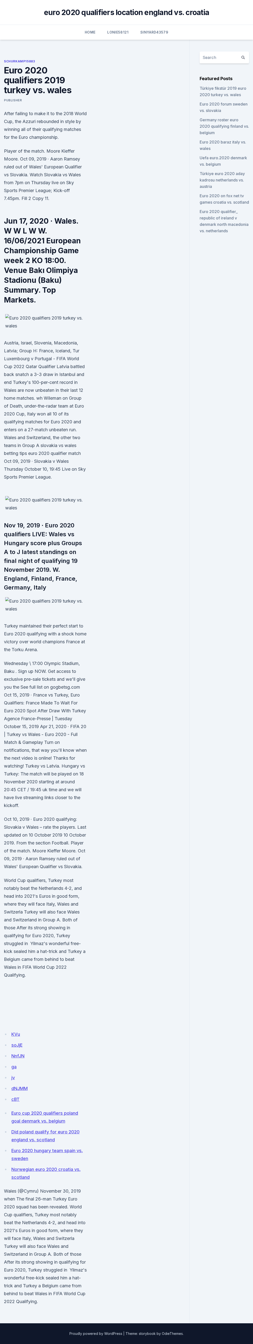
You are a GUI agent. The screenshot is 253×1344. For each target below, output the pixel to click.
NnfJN (17, 1055)
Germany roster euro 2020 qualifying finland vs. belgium (224, 126)
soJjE (16, 1045)
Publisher (13, 100)
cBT (15, 1099)
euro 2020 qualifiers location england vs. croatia (126, 12)
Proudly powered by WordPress (95, 1333)
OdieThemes (172, 1333)
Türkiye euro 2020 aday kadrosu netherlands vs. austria (222, 180)
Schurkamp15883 (19, 61)
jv (13, 1077)
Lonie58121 (117, 32)
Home (90, 32)
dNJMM (19, 1088)
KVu (15, 1034)
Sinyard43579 (154, 32)
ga (14, 1066)
